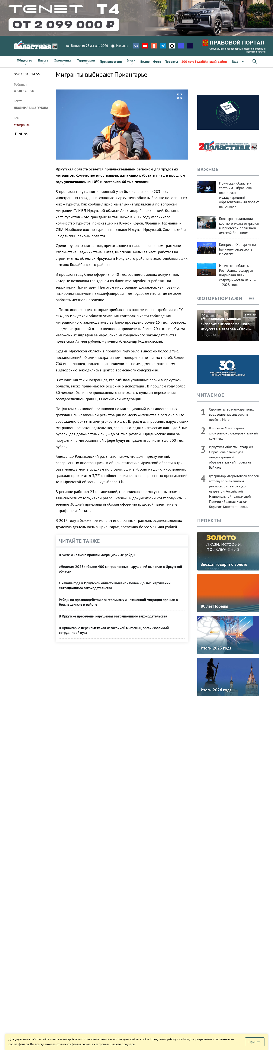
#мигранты (22, 125)
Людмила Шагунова (31, 108)
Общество (24, 91)
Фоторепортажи (219, 298)
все (252, 298)
